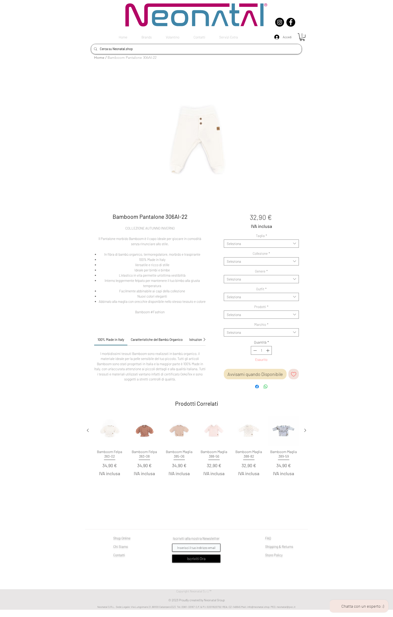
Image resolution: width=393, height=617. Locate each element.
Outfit (261, 289)
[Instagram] (279, 22)
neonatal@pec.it (286, 606)
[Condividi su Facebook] (257, 386)
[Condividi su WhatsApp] (265, 386)
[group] (196, 451)
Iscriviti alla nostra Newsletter (196, 538)
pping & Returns (281, 546)
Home (99, 57)
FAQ (268, 538)
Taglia (261, 236)
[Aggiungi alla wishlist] (293, 374)
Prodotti (261, 307)
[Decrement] (255, 350)
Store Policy (274, 555)
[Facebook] (290, 22)
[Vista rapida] (109, 431)
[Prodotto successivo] (305, 430)
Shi (267, 546)
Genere (261, 271)
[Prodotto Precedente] (88, 430)
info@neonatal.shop (258, 606)
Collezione (261, 253)
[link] (111, 339)
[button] (302, 37)
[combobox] (261, 244)
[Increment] (268, 350)
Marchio (261, 324)
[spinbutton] (261, 350)
